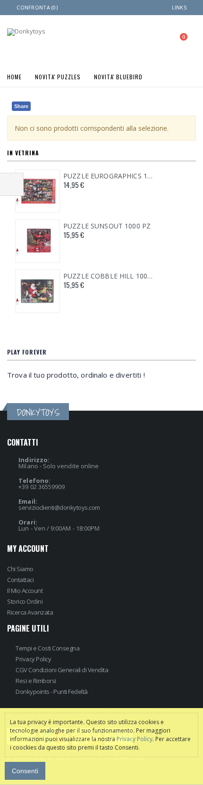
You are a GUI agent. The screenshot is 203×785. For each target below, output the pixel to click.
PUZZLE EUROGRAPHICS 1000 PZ (108, 176)
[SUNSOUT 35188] (37, 241)
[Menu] (139, 40)
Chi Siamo (20, 569)
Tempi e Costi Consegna (47, 648)
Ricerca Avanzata (30, 612)
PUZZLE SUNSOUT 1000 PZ (107, 226)
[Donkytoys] (26, 32)
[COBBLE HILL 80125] (37, 291)
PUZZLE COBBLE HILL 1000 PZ (108, 276)
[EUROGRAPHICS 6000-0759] (37, 191)
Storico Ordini (24, 601)
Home (14, 76)
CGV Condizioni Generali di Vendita (62, 670)
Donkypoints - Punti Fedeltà (52, 691)
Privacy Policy (33, 659)
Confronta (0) (37, 7)
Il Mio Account (24, 590)
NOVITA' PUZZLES (58, 76)
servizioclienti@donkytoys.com (59, 507)
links (179, 7)
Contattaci (20, 579)
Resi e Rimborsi (36, 680)
